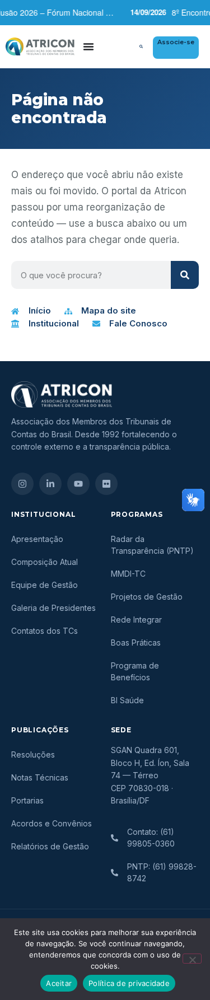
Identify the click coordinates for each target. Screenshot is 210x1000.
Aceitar (59, 983)
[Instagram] (22, 484)
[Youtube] (78, 484)
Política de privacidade (129, 983)
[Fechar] (192, 959)
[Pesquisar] (185, 275)
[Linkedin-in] (50, 484)
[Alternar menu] (88, 46)
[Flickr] (106, 484)
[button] (141, 46)
